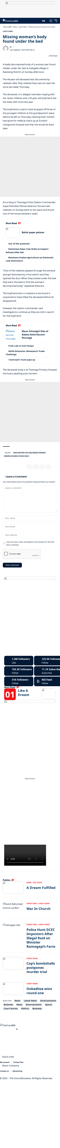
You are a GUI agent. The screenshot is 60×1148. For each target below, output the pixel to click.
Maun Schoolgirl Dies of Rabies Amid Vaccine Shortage (35, 334)
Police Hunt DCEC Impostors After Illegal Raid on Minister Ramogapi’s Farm (41, 938)
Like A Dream (23, 692)
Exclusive (37, 882)
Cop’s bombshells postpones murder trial (41, 967)
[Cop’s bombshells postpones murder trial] (13, 963)
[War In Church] (13, 908)
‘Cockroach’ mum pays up (21, 359)
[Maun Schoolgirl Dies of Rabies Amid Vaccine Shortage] (13, 334)
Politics (25, 1008)
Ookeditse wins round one (39, 990)
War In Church (39, 908)
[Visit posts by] (6, 48)
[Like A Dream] (49, 693)
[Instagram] (18, 671)
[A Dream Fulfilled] (13, 887)
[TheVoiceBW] (10, 21)
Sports (48, 1004)
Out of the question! (19, 243)
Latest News (8, 31)
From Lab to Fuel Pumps (21, 345)
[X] (4, 1029)
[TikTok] (13, 1029)
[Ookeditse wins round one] (13, 988)
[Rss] (16, 1029)
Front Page (32, 903)
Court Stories (11, 1008)
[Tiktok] (18, 681)
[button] (39, 20)
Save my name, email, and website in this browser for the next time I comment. (30, 543)
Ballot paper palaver (33, 232)
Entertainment (48, 1000)
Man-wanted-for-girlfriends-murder (29, 453)
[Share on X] (8, 56)
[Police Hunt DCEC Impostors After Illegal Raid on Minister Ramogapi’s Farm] (13, 929)
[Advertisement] (30, 167)
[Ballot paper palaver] (13, 232)
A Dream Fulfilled (41, 887)
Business (8, 1004)
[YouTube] (7, 1029)
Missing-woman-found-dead (16, 456)
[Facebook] (18, 660)
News (29, 882)
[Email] (13, 56)
